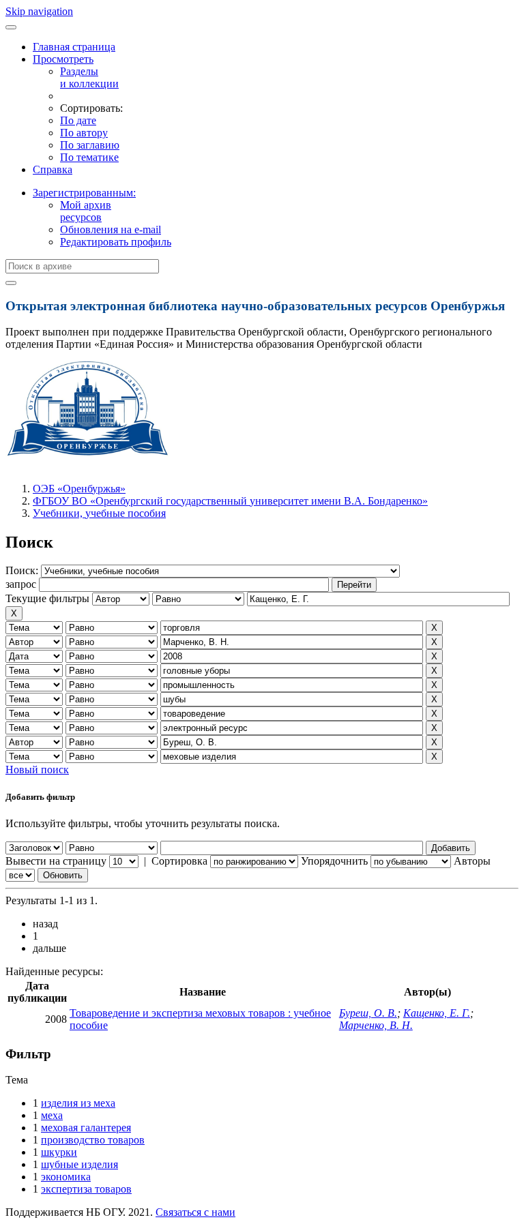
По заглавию (89, 145)
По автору (84, 132)
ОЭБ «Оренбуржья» (79, 488)
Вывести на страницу (55, 861)
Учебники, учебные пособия (99, 513)
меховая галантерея (86, 1127)
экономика (66, 1176)
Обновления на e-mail (110, 229)
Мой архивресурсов (85, 211)
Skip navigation (39, 11)
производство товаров (93, 1140)
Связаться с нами (195, 1212)
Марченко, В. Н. (376, 1025)
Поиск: (23, 570)
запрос (20, 584)
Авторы (472, 861)
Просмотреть (63, 59)
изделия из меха (78, 1103)
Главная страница (74, 47)
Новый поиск (37, 769)
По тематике (89, 157)
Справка (52, 169)
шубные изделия (79, 1164)
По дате (78, 120)
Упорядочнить (334, 861)
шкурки (59, 1152)
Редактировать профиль (115, 242)
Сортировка (179, 861)
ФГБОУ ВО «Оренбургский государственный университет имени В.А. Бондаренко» (230, 501)
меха (52, 1115)
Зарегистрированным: (84, 192)
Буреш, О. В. (368, 1013)
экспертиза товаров (86, 1189)
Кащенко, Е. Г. (436, 1013)
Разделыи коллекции (89, 77)
